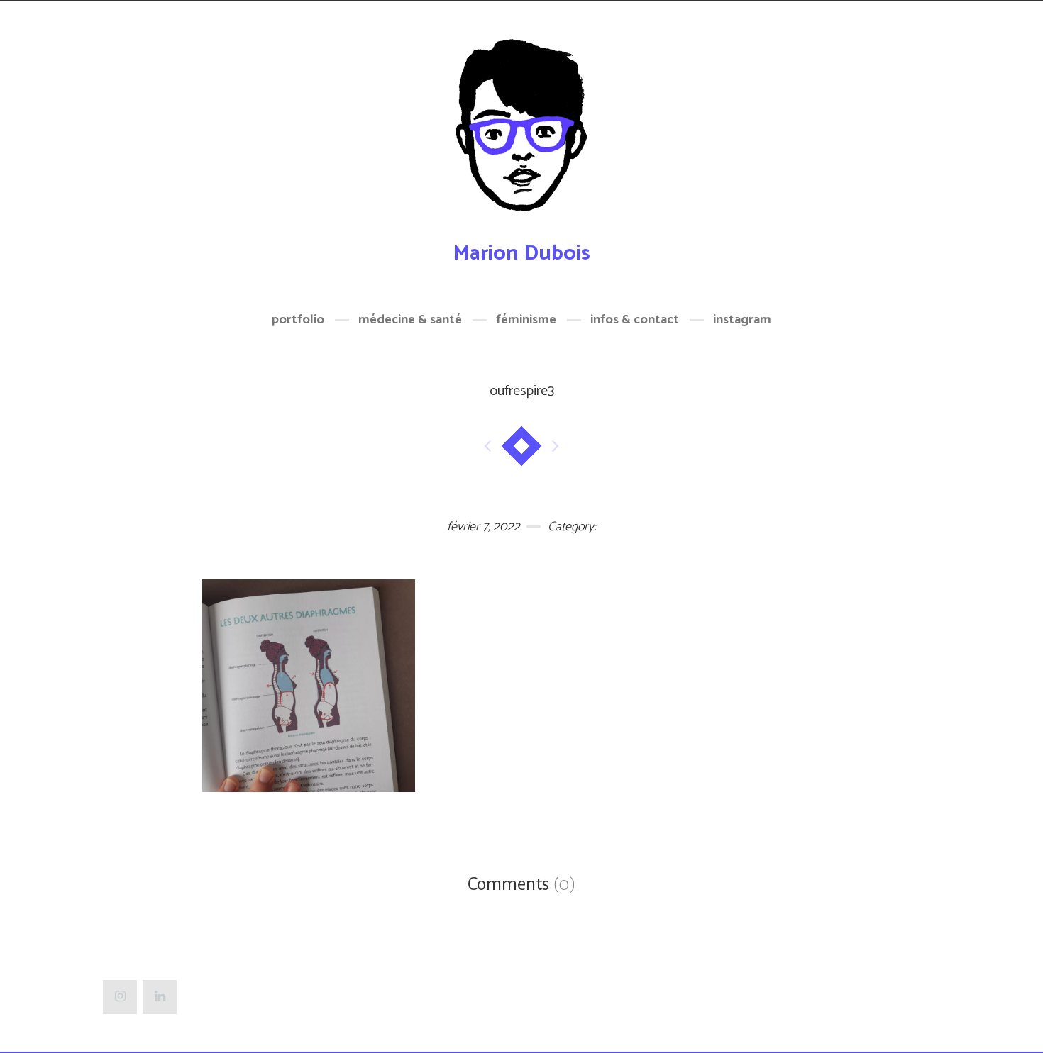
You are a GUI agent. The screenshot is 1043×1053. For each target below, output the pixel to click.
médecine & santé (410, 319)
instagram (742, 319)
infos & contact (634, 319)
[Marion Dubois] (521, 133)
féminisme (526, 319)
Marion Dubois (521, 253)
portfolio (298, 319)
